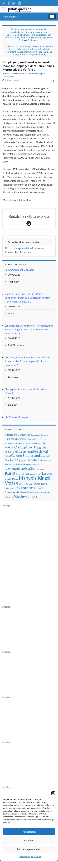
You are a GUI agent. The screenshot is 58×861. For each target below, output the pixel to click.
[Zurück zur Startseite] (29, 9)
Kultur (30, 468)
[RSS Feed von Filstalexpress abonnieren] (3, 2)
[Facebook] (9, 2)
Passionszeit (10, 488)
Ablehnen (29, 840)
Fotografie (40, 447)
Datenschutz (24, 856)
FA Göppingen (24, 447)
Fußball (8, 456)
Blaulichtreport (38, 73)
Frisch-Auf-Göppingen (19, 451)
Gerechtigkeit (45, 456)
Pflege (18, 488)
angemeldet (22, 248)
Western (8, 497)
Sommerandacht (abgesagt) (20, 269)
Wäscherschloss (25, 496)
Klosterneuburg (15, 468)
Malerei (15, 479)
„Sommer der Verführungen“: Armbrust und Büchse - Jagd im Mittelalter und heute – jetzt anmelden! (29, 329)
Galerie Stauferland (25, 455)
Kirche (36, 464)
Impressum (36, 856)
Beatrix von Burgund (39, 435)
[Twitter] (13, 2)
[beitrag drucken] (53, 80)
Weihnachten (45, 492)
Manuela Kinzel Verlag (27, 480)
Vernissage (33, 492)
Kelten (29, 464)
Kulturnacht (41, 469)
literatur (8, 479)
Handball (33, 460)
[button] (53, 793)
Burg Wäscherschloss (16, 439)
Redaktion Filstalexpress (16, 73)
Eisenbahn (36, 443)
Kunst (10, 473)
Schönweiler (39, 488)
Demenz (28, 443)
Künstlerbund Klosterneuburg (29, 474)
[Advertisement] (26, 555)
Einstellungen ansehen (29, 849)
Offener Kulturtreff (27, 484)
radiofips (27, 488)
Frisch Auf (40, 451)
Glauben (9, 460)
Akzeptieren (29, 831)
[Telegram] (19, 2)
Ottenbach (41, 483)
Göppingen (20, 460)
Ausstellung (11, 434)
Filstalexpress (10, 16)
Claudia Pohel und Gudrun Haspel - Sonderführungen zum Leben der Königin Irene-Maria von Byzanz (27, 297)
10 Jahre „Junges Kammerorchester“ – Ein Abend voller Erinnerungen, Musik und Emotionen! (28, 361)
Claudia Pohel (18, 443)
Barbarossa (24, 434)
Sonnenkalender (12, 492)
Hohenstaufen (19, 464)
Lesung (47, 473)
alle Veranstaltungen (16, 416)
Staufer (23, 492)
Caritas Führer (33, 439)
